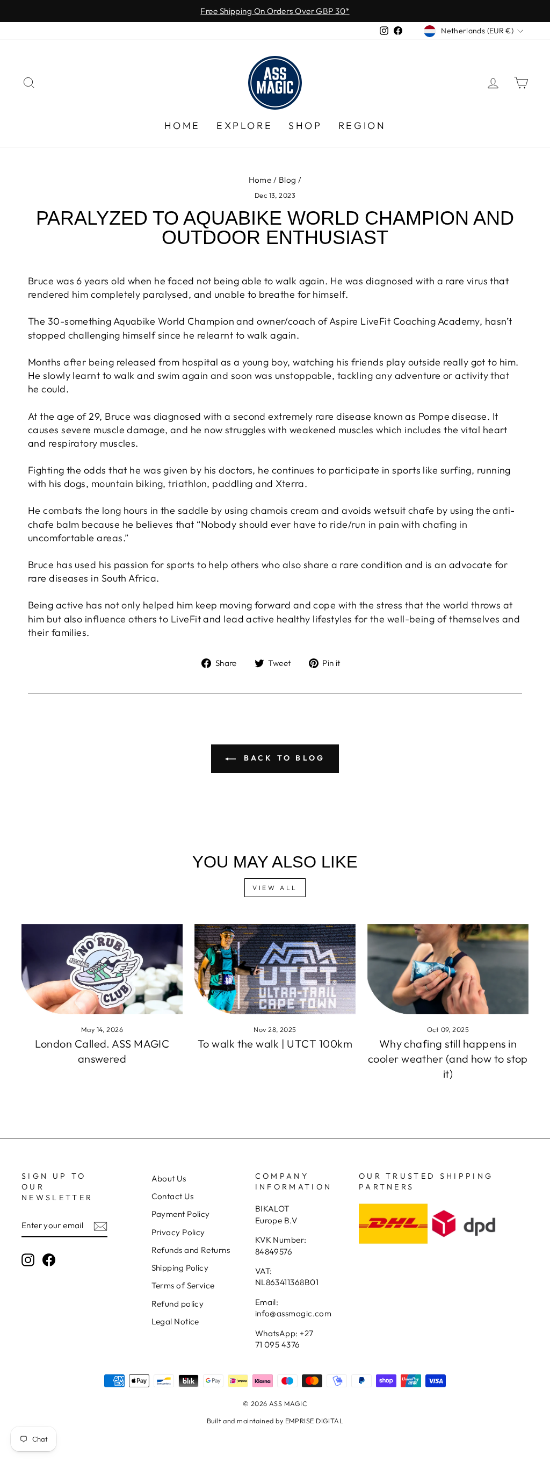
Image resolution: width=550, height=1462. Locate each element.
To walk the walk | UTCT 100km (275, 1043)
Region (362, 125)
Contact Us (172, 1196)
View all (275, 888)
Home (182, 125)
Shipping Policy (180, 1268)
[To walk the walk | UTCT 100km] (275, 969)
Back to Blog (282, 758)
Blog (287, 180)
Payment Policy (180, 1214)
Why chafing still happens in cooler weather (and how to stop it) (448, 1058)
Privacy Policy (178, 1232)
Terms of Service (183, 1285)
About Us (168, 1178)
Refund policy (177, 1304)
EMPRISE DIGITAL (314, 1420)
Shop (305, 125)
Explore (244, 125)
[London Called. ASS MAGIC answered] (102, 969)
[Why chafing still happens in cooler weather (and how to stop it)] (448, 969)
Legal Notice (175, 1321)
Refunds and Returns (190, 1250)
